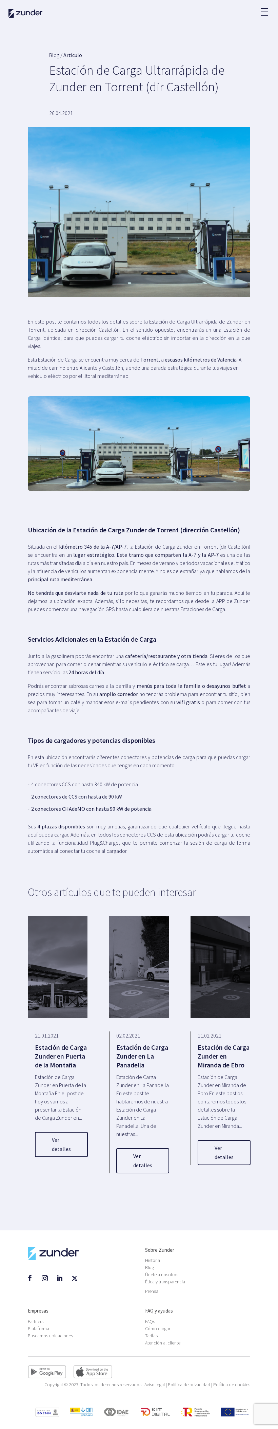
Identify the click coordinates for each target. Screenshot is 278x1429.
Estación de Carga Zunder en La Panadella (142, 1056)
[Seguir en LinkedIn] (60, 1278)
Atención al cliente (162, 1343)
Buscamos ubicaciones (50, 1336)
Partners (35, 1321)
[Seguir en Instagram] (45, 1278)
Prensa (151, 1291)
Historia (152, 1260)
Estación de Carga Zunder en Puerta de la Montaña (61, 1056)
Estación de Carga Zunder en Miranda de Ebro (224, 1056)
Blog (149, 1267)
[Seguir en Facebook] (30, 1278)
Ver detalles (61, 1144)
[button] (264, 8)
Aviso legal (154, 1384)
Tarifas (151, 1336)
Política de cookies (231, 1384)
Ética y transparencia (165, 1282)
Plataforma (38, 1328)
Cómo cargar (157, 1328)
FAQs (150, 1321)
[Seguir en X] (74, 1278)
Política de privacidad (189, 1384)
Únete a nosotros (161, 1274)
